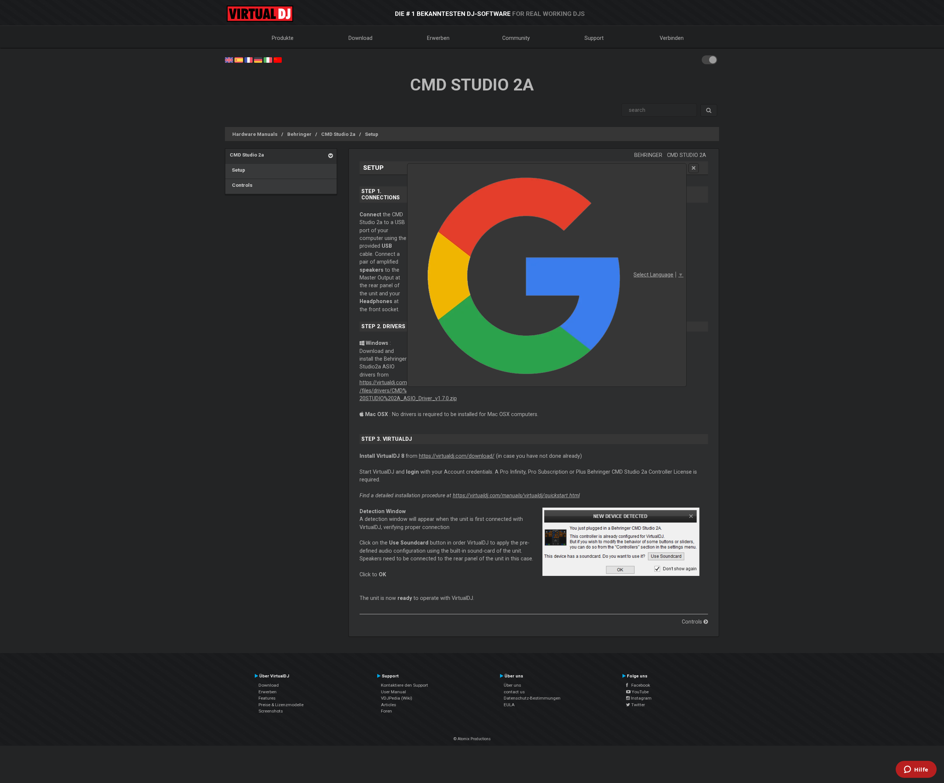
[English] (229, 59)
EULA (509, 704)
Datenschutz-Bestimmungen (532, 698)
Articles (388, 704)
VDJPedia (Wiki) (396, 698)
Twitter (637, 704)
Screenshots (270, 711)
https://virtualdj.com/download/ (456, 456)
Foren (386, 711)
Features (266, 698)
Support (594, 38)
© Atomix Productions (472, 738)
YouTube (640, 691)
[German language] (258, 59)
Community (516, 38)
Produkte (283, 38)
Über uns (512, 685)
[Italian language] (268, 59)
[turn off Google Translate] (693, 168)
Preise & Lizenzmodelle (280, 704)
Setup (371, 134)
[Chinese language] (278, 59)
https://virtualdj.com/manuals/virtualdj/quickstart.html (516, 495)
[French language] (248, 59)
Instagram (641, 698)
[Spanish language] (239, 59)
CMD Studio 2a (338, 134)
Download (360, 38)
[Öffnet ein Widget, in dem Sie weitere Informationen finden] (916, 770)
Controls (241, 185)
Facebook (639, 685)
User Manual (393, 691)
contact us (514, 691)
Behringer (299, 134)
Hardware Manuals (255, 134)
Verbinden (672, 38)
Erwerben (438, 38)
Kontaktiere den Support (404, 685)
